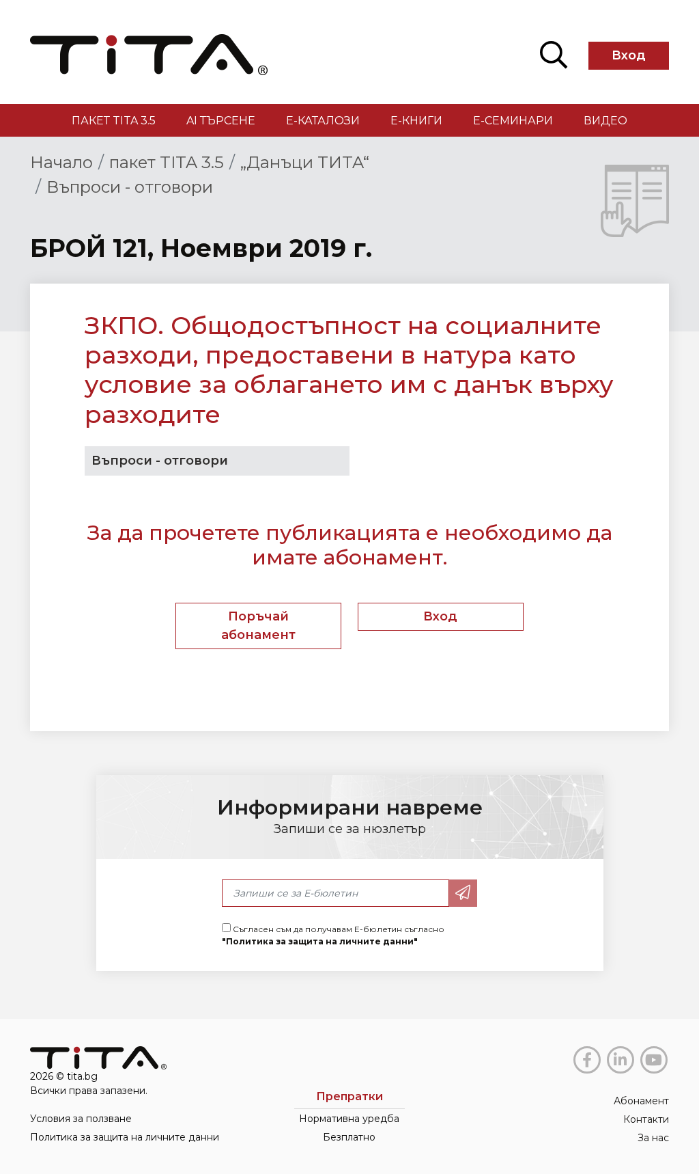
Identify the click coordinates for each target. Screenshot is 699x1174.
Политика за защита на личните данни (124, 1137)
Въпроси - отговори (129, 187)
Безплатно (349, 1137)
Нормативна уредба (349, 1118)
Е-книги (416, 120)
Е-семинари (513, 120)
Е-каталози (323, 120)
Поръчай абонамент (258, 625)
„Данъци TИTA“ (304, 162)
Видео (605, 120)
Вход (629, 55)
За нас (653, 1138)
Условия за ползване (81, 1118)
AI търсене (220, 120)
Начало (61, 162)
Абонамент (641, 1101)
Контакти (646, 1119)
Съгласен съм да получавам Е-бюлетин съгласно (333, 935)
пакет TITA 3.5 (114, 120)
